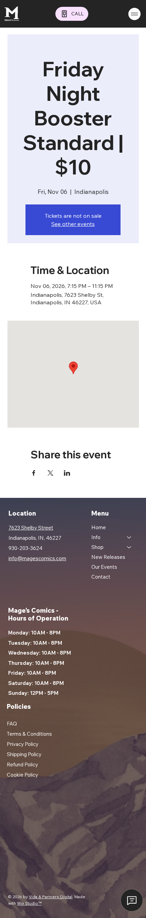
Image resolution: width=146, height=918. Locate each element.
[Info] (129, 537)
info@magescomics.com (37, 558)
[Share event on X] (50, 473)
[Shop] (129, 547)
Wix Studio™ (29, 903)
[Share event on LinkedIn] (67, 473)
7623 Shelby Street (30, 527)
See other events (73, 223)
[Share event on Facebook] (34, 473)
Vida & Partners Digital (50, 896)
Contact (100, 576)
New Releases (108, 557)
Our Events (104, 567)
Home (98, 527)
